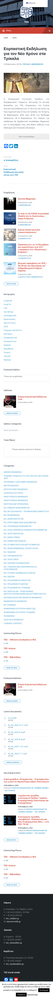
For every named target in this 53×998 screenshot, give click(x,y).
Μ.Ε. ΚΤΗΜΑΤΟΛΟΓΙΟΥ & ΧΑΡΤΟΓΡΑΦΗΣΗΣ (22, 544)
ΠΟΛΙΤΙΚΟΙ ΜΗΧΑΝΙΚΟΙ (14, 619)
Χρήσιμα (7, 359)
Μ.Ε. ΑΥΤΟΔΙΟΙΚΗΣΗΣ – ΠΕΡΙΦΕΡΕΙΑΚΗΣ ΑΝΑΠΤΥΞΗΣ (26, 511)
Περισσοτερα (11, 284)
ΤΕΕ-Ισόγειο (10, 648)
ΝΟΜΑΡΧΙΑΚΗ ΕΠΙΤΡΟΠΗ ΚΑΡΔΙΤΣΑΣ (20, 608)
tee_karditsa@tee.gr (15, 964)
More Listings (11, 668)
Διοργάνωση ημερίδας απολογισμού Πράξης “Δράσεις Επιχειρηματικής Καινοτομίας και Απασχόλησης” (33, 799)
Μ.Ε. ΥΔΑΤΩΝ (9, 576)
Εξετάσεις (8, 334)
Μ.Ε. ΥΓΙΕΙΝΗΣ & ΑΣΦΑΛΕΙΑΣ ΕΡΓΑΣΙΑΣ (19, 573)
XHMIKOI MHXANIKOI (13, 472)
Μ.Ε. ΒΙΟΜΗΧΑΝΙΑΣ (12, 515)
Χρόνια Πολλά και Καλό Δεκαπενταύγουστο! (29, 231)
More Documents (12, 762)
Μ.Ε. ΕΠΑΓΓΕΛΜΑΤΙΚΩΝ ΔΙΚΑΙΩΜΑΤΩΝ (20, 522)
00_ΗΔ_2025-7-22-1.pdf (18, 746)
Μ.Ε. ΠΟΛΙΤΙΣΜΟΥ (11, 559)
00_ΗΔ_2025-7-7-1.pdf (17, 753)
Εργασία (7, 345)
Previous (7, 157)
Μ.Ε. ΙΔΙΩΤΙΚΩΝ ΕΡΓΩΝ (13, 533)
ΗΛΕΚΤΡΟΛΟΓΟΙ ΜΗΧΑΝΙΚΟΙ (16, 496)
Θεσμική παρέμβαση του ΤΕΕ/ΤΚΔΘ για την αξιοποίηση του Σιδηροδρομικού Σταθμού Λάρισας (32, 267)
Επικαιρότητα (10, 341)
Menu (8, 30)
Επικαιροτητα (25, 238)
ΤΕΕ (26, 21)
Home (6, 38)
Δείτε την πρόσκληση (26, 136)
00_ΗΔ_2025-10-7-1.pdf (18, 725)
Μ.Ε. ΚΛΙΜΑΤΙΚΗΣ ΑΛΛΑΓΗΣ (15, 541)
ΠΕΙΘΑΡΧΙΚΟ (9, 616)
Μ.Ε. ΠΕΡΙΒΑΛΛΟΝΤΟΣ (13, 555)
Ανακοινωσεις (37, 64)
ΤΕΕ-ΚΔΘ (25, 64)
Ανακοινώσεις (9, 319)
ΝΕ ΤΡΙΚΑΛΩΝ (10, 605)
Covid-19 (7, 304)
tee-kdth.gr (8, 311)
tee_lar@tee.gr (12, 918)
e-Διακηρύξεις (11, 160)
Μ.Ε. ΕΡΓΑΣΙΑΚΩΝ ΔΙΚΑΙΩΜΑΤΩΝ (17, 526)
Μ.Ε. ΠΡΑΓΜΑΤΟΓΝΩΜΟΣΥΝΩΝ (16, 563)
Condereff (8, 300)
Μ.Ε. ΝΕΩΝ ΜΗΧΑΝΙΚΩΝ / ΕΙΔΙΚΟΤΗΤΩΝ (21, 548)
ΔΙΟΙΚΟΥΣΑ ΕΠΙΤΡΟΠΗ (13, 493)
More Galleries (12, 413)
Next (6, 166)
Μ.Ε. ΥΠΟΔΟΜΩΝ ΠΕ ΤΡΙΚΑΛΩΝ (17, 587)
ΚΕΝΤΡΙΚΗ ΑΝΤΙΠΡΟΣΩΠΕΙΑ (16, 504)
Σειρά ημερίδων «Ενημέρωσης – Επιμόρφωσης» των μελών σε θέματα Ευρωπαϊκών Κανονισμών (26, 780)
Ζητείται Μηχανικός (27, 199)
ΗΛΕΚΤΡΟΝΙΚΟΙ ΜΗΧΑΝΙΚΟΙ (16, 500)
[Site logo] (26, 17)
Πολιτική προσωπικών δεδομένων (31, 989)
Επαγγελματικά (10, 337)
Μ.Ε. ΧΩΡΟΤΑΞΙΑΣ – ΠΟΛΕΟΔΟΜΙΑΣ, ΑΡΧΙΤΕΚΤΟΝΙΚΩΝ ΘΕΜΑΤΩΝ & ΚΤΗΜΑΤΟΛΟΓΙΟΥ (25, 592)
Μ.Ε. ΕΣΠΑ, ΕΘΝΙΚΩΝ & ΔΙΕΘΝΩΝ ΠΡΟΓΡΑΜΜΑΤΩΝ (25, 530)
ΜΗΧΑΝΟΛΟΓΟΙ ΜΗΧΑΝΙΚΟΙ (15, 601)
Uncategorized (10, 315)
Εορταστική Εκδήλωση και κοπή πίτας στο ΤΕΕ (13, 172)
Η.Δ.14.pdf (12, 718)
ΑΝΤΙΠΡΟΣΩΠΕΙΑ (11, 485)
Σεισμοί (7, 352)
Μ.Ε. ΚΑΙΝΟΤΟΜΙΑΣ (12, 537)
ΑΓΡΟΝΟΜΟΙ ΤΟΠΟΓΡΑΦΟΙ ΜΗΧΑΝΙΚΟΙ (20, 482)
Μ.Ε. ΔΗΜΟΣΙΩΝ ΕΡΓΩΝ (14, 519)
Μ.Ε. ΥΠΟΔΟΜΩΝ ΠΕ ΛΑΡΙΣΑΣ (16, 584)
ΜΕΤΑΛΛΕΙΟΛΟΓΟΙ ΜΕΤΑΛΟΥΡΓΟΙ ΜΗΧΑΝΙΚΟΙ (23, 597)
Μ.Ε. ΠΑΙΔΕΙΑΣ (10, 552)
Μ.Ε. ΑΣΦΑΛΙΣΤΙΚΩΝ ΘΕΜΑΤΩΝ (17, 507)
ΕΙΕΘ (6, 326)
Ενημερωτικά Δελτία (13, 330)
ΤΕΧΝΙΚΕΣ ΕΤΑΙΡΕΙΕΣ (13, 623)
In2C (6, 308)
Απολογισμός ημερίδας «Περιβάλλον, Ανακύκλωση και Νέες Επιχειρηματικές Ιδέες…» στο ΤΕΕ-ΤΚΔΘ (33, 820)
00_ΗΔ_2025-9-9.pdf (16, 732)
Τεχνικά (7, 356)
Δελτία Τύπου (10, 323)
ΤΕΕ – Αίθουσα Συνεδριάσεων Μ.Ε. (20, 639)
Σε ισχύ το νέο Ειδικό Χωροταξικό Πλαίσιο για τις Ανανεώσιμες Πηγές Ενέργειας (33, 216)
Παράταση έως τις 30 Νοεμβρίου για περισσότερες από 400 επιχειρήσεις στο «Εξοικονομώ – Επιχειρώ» (33, 248)
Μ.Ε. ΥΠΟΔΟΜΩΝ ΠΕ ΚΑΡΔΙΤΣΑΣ (17, 580)
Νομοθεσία (8, 348)
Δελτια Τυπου (25, 277)
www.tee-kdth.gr (14, 922)
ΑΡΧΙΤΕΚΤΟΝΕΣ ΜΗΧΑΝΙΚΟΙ (16, 489)
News (15, 38)
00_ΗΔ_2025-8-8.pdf (16, 739)
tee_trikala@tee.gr (14, 943)
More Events (11, 840)
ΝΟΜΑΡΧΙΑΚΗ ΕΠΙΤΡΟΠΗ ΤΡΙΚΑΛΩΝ (19, 612)
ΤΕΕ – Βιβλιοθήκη (12, 657)
